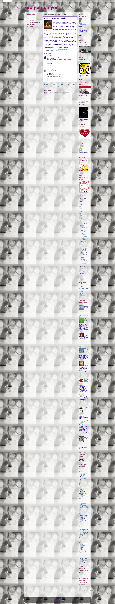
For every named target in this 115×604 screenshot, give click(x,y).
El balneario (82, 495)
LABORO (81, 285)
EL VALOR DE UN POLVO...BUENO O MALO (84, 254)
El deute (81, 486)
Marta (48, 55)
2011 (81, 217)
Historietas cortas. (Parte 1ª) (83, 561)
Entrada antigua (71, 84)
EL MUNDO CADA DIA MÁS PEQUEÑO (84, 235)
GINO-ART (82, 471)
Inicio (61, 84)
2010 (81, 218)
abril (82, 271)
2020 (81, 201)
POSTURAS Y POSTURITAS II (86, 335)
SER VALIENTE (84, 246)
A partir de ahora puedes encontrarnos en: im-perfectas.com (84, 528)
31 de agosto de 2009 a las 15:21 (54, 64)
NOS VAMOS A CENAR (86, 437)
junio (82, 268)
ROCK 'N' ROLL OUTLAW (83, 514)
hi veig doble (83, 551)
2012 (81, 215)
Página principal (82, 574)
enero (82, 276)
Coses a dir (82, 490)
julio (82, 266)
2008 (81, 279)
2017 (81, 206)
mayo (82, 269)
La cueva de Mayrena (83, 521)
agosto (82, 229)
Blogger (61, 600)
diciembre (83, 222)
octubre (83, 225)
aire (85, 305)
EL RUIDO (85, 395)
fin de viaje (82, 548)
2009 (81, 220)
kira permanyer (41, 7)
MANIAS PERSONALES (84, 260)
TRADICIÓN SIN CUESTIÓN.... (84, 239)
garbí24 (82, 489)
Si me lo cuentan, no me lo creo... (84, 499)
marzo (82, 273)
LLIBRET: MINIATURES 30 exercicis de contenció (83, 474)
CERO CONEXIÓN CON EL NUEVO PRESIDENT (84, 516)
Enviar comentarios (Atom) (55, 86)
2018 (81, 204)
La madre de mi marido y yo (83, 559)
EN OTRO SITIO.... (83, 245)
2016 (81, 208)
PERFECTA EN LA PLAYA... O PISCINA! (84, 249)
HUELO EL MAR (86, 349)
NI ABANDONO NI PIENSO (86, 380)
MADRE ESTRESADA (83, 288)
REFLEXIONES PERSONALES (82, 296)
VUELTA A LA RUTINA (84, 231)
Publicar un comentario (50, 78)
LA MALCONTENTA (84, 263)
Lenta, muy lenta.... (83, 242)
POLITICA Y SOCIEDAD (53, 50)
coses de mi (83, 542)
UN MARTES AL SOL (86, 319)
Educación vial (83, 522)
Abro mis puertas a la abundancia (84, 534)
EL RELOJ (83, 257)
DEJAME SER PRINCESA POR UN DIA (86, 423)
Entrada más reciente (50, 84)
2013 (81, 213)
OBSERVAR (81, 291)
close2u (82, 547)
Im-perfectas (83, 525)
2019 (81, 203)
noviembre (83, 223)
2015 (81, 210)
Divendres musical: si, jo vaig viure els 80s (84, 553)
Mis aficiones (81, 290)
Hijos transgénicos (83, 538)
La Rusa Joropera (84, 532)
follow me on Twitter (36, 17)
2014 (81, 211)
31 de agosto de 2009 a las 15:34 (54, 76)
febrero (83, 275)
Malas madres (83, 537)
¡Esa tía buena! (83, 480)
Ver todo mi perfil (82, 36)
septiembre (83, 227)
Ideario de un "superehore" (83, 479)
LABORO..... (81, 286)
